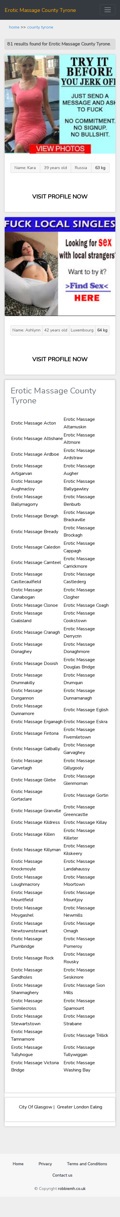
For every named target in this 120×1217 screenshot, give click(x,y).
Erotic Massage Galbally (35, 749)
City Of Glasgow (35, 1107)
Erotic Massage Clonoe (34, 605)
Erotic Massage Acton (33, 423)
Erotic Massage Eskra (85, 722)
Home (20, 1164)
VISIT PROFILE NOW (60, 197)
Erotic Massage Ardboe (35, 454)
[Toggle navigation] (107, 9)
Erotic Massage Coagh (86, 605)
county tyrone (40, 27)
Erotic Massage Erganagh (37, 722)
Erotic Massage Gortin (85, 795)
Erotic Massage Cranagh (35, 632)
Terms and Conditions (87, 1164)
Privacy (45, 1164)
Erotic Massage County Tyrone (40, 10)
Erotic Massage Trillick (85, 1035)
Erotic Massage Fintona (35, 733)
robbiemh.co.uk (72, 1188)
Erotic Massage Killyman (36, 850)
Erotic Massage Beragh (34, 516)
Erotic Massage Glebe (33, 780)
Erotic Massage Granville (36, 811)
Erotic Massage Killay (85, 822)
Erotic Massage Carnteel (36, 562)
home (14, 27)
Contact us (62, 1175)
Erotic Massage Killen (33, 834)
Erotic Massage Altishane (37, 438)
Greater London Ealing (79, 1107)
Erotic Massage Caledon (35, 547)
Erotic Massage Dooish (34, 663)
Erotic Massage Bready (34, 531)
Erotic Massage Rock (32, 958)
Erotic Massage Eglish (85, 710)
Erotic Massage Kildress (35, 822)
